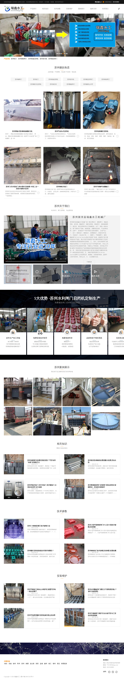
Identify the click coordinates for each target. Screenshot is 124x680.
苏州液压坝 (53, 84)
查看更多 (64, 663)
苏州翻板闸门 (71, 84)
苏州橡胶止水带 (88, 84)
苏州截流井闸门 (88, 79)
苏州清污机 (43, 59)
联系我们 (105, 9)
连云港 (32, 663)
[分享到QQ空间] (109, 672)
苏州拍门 (14, 59)
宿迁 (58, 663)
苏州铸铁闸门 (106, 79)
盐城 (41, 663)
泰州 (54, 663)
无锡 (10, 663)
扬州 (45, 663)
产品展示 (33, 9)
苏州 (22, 663)
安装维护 (69, 9)
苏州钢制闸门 (22, 59)
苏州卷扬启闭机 (33, 59)
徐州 (14, 663)
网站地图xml (98, 2)
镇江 (49, 663)
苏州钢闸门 (18, 79)
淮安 (37, 663)
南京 (5, 663)
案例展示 (81, 9)
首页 (22, 9)
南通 (27, 663)
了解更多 (89, 262)
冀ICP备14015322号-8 (27, 676)
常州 (18, 663)
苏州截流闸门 (52, 59)
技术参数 (57, 9)
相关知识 (45, 9)
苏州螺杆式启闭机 (35, 84)
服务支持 (93, 9)
